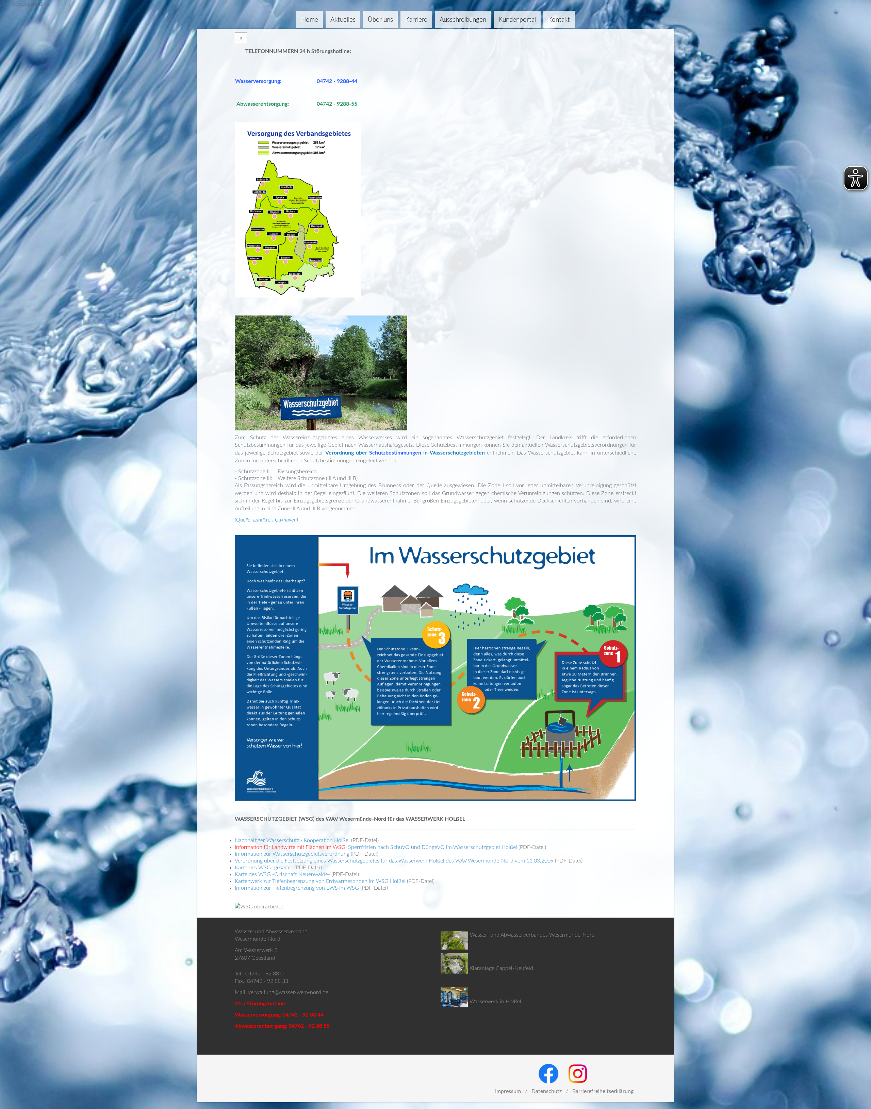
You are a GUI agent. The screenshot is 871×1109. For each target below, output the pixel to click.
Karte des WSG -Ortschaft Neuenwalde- (282, 874)
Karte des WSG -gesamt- (264, 867)
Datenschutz (546, 1091)
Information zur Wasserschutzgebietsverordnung (292, 854)
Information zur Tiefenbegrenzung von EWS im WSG (297, 888)
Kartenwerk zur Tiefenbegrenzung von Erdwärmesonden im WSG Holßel (320, 881)
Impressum (508, 1091)
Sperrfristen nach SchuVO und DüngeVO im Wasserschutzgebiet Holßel (432, 847)
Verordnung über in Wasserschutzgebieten (405, 453)
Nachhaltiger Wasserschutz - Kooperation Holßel (292, 840)
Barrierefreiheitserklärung (603, 1091)
